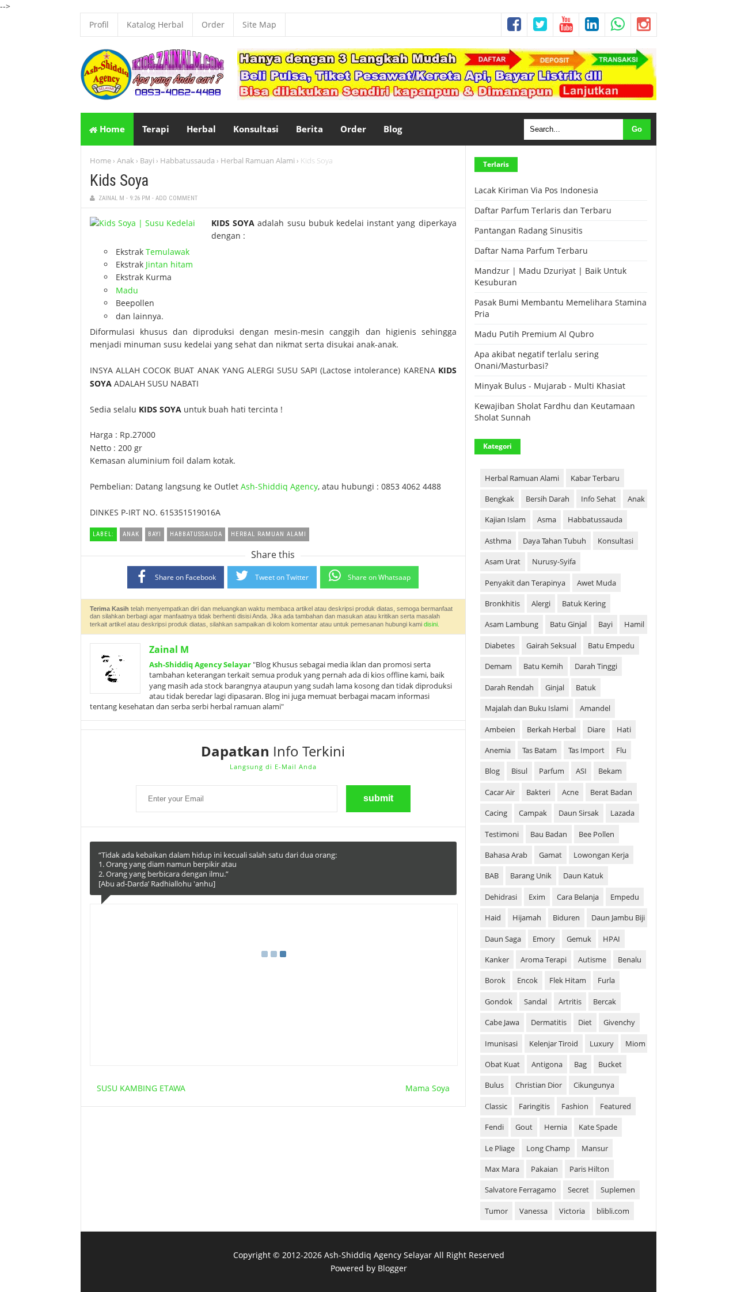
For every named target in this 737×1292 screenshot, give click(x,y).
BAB (492, 875)
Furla (606, 980)
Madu (127, 290)
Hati (624, 729)
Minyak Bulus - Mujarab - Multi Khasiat (549, 385)
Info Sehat (598, 499)
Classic (496, 1106)
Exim (537, 897)
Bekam (610, 771)
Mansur (595, 1148)
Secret (578, 1189)
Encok (527, 980)
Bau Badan (548, 834)
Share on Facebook (185, 577)
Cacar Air (500, 792)
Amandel (595, 708)
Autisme (592, 959)
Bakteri (538, 792)
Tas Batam (539, 750)
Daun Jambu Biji (618, 917)
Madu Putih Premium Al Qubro (534, 333)
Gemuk (579, 939)
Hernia (555, 1127)
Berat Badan (611, 792)
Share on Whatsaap (379, 577)
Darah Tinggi (596, 666)
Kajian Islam (505, 519)
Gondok (498, 1001)
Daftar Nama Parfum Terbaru (531, 250)
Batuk (586, 687)
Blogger (392, 1268)
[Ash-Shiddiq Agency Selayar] (153, 96)
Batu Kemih (543, 666)
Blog (492, 771)
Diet (585, 1022)
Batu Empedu (611, 645)
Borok (495, 980)
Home (111, 129)
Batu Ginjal (568, 624)
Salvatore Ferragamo (520, 1189)
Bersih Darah (547, 499)
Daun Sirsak (579, 813)
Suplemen (618, 1189)
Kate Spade (598, 1127)
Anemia (498, 750)
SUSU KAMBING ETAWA (141, 1088)
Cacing (496, 813)
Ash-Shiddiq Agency (279, 486)
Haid (493, 917)
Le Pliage (500, 1148)
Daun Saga (503, 939)
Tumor (496, 1211)
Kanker (497, 959)
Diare (596, 729)
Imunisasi (501, 1043)
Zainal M (169, 649)
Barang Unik (531, 875)
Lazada (622, 813)
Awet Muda (596, 583)
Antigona (547, 1064)
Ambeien (500, 729)
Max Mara (502, 1169)
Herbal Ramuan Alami (258, 160)
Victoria (572, 1211)
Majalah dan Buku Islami (526, 708)
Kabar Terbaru (595, 478)
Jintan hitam (169, 264)
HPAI (611, 939)
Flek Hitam (567, 980)
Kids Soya (119, 180)
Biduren (566, 917)
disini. (431, 624)
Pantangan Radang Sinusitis (528, 230)
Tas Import (586, 750)
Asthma (498, 541)
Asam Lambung (511, 624)
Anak (125, 160)
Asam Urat (503, 561)
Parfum (551, 771)
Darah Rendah (509, 687)
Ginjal (554, 687)
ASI (581, 771)
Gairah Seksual (551, 645)
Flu (621, 750)
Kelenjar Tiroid (553, 1043)
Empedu (624, 897)
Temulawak (167, 251)
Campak (533, 813)
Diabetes (500, 645)
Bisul (519, 771)
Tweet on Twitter (282, 577)
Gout (524, 1127)
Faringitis (534, 1106)
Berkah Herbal (551, 729)
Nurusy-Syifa (554, 561)
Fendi (494, 1127)
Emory (544, 939)
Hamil (634, 624)
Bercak (604, 1001)
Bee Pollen (596, 834)
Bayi (147, 160)
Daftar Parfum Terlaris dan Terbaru (542, 210)
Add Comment (176, 198)
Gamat (550, 855)
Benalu (629, 959)
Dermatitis (549, 1022)
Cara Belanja (578, 897)
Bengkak (499, 499)
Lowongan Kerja (601, 855)
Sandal (535, 1001)
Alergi (540, 603)
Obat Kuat (502, 1064)
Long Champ (548, 1148)
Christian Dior (538, 1085)
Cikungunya (593, 1085)
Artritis (570, 1001)
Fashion (574, 1106)
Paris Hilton (589, 1169)
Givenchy (619, 1022)
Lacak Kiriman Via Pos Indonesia (536, 190)
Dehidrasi (501, 897)
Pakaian (544, 1169)
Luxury (602, 1043)
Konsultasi (615, 541)
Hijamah (526, 917)
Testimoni (502, 834)
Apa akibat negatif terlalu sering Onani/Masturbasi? (536, 360)
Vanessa (533, 1211)
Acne (570, 792)
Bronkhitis (502, 603)
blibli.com (613, 1211)
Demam (498, 666)
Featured (615, 1106)
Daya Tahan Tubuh (554, 541)
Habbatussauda (187, 160)
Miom (635, 1043)
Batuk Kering (584, 603)
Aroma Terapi (544, 959)
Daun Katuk (583, 875)
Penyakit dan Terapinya (525, 583)
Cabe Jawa (502, 1022)
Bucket (610, 1064)
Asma (546, 519)
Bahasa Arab (506, 855)
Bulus (494, 1085)
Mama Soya (427, 1088)
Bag (580, 1064)
